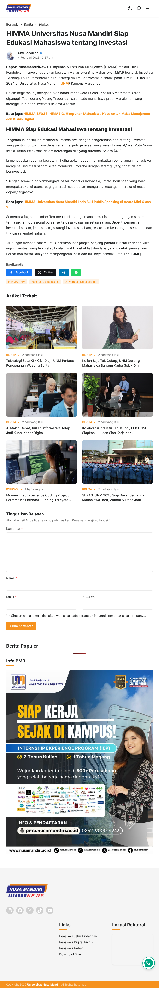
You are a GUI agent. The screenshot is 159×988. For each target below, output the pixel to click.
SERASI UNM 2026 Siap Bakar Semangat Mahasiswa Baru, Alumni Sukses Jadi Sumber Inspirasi (114, 497)
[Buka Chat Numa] (148, 963)
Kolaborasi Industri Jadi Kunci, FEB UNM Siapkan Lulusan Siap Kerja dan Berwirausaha (114, 430)
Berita (11, 354)
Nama (11, 578)
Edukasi (12, 489)
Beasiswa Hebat (71, 948)
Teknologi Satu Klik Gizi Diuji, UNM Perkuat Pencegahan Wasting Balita (40, 363)
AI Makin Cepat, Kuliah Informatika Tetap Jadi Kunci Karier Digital (38, 430)
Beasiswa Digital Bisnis (76, 942)
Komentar (14, 529)
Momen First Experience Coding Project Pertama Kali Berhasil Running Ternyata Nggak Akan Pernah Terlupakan (37, 497)
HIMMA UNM (16, 281)
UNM (65, 83)
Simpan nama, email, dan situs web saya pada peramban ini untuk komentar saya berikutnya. (78, 616)
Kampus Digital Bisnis (45, 281)
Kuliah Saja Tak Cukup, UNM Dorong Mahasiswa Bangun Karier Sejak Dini (111, 363)
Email (11, 597)
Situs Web (90, 597)
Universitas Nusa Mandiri (81, 281)
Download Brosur (72, 954)
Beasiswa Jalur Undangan (78, 936)
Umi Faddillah (28, 52)
